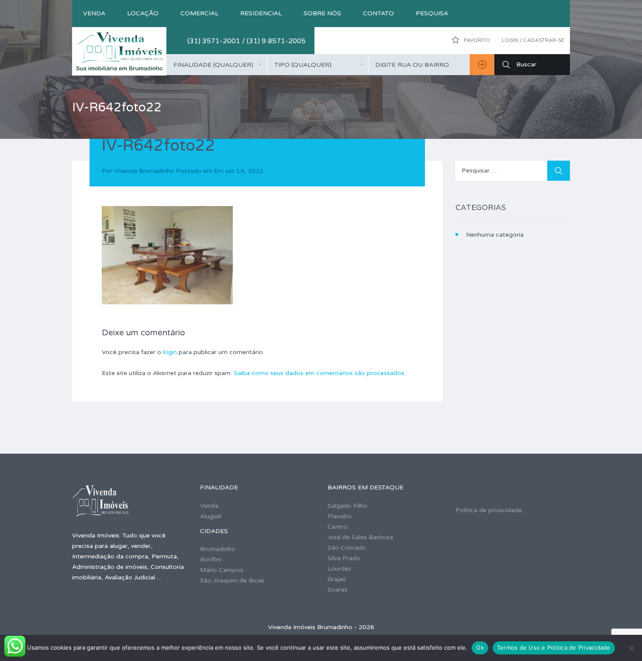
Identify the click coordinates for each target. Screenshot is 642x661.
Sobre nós (322, 13)
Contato (378, 13)
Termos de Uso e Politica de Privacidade (554, 647)
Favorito (476, 40)
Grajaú (337, 579)
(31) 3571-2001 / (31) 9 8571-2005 (246, 41)
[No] (631, 648)
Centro (338, 526)
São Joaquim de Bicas (232, 580)
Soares (338, 589)
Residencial (261, 13)
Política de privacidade (489, 510)
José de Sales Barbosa (360, 537)
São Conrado (347, 547)
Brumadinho (217, 549)
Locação (143, 13)
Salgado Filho (347, 506)
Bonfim (210, 559)
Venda (94, 13)
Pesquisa (432, 13)
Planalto (340, 516)
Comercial (199, 13)
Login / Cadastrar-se (533, 40)
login (170, 352)
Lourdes (339, 568)
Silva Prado (344, 558)
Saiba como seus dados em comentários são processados (319, 373)
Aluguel (210, 516)
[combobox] (216, 64)
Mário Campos (221, 570)
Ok (480, 647)
